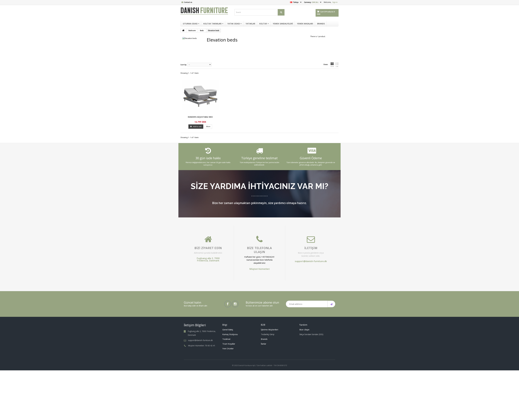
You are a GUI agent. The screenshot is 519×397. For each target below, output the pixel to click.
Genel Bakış (227, 329)
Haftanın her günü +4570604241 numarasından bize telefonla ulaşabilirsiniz (259, 259)
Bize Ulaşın (304, 329)
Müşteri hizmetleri (259, 268)
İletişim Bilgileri (195, 325)
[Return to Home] (183, 30)
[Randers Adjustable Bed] (200, 95)
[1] (331, 304)
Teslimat (226, 339)
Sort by (183, 64)
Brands (264, 339)
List (337, 66)
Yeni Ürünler (228, 348)
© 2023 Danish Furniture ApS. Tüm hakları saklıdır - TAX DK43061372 (259, 365)
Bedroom (192, 30)
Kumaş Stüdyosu (230, 334)
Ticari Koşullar (228, 343)
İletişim (310, 248)
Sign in (334, 2)
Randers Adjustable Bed (200, 117)
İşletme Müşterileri (269, 329)
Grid (332, 66)
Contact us (188, 2)
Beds (202, 30)
